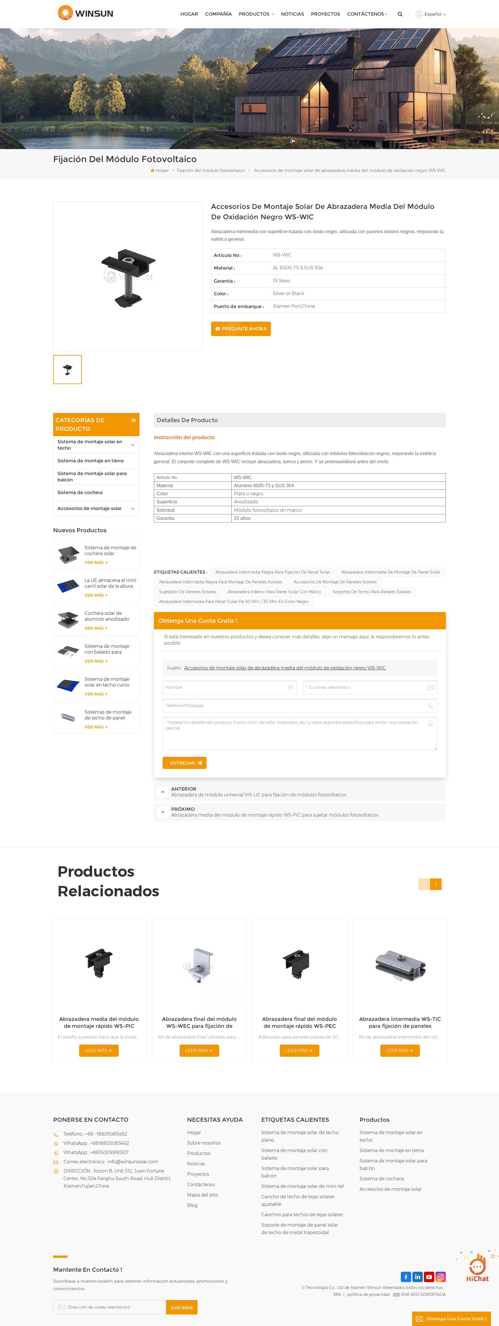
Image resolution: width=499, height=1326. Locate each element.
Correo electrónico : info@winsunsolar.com (111, 1161)
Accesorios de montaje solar (89, 508)
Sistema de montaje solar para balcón (91, 477)
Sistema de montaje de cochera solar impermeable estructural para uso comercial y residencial (110, 551)
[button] (436, 884)
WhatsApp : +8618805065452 (96, 1143)
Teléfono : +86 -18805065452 (95, 1134)
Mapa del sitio (202, 1195)
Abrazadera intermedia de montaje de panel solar (390, 572)
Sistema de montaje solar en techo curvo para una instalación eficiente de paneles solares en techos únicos (107, 682)
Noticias (292, 14)
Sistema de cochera (80, 492)
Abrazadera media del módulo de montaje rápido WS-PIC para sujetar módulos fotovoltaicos (99, 1023)
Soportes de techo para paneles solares (372, 591)
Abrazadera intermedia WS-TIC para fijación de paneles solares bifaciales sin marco (400, 1023)
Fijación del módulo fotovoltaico (211, 170)
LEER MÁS (96, 1050)
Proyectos (325, 14)
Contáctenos (365, 14)
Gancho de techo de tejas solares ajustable (297, 1200)
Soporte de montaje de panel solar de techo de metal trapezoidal (299, 1228)
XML (337, 1294)
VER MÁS (95, 562)
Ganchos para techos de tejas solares (302, 1214)
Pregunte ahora (244, 328)
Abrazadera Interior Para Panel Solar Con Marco (274, 591)
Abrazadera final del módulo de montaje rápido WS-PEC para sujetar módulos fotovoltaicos (299, 1023)
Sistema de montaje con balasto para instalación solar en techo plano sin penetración (107, 649)
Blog (192, 1205)
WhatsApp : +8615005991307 (96, 1152)
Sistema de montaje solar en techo (89, 445)
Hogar (189, 14)
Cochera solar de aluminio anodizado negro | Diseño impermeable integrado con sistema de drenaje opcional (109, 616)
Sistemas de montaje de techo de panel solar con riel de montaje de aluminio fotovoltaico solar (108, 715)
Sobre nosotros (204, 1143)
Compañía (218, 14)
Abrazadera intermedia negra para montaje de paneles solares (220, 582)
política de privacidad (368, 1294)
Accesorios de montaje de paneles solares (335, 582)
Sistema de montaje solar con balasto (294, 1154)
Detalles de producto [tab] (187, 420)
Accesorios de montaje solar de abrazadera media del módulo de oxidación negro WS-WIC (285, 668)
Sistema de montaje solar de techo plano (300, 1136)
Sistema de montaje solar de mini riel (302, 1186)
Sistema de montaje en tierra (90, 460)
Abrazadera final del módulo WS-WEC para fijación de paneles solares (199, 1023)
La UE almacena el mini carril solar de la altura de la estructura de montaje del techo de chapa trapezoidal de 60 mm (110, 583)
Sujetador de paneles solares (187, 591)
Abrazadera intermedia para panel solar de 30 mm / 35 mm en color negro (234, 601)
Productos (255, 14)
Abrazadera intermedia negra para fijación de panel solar (272, 572)
